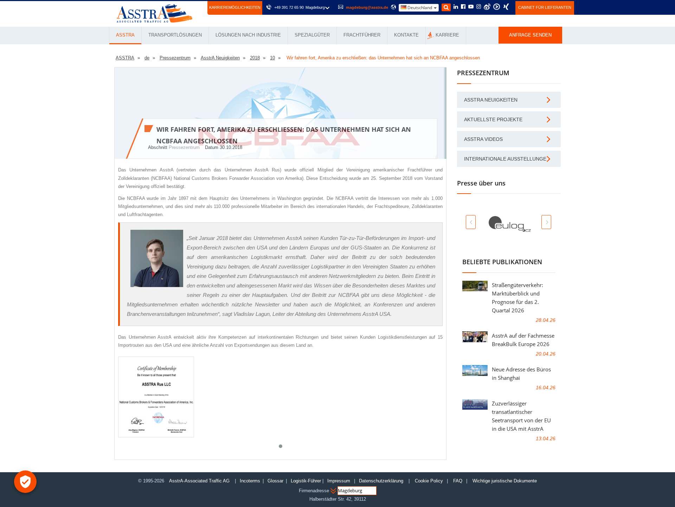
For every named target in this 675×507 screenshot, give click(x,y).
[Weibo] (487, 7)
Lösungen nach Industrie (248, 35)
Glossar (275, 480)
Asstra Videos (483, 139)
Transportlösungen (175, 35)
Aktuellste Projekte (493, 119)
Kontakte (406, 35)
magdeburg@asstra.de (367, 7)
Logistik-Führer (306, 480)
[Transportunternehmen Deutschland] (154, 12)
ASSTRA (125, 35)
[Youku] (496, 7)
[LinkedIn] (456, 7)
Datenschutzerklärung (382, 480)
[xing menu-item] (506, 7)
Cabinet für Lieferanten (544, 7)
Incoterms (250, 480)
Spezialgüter (312, 35)
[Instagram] (478, 7)
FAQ (457, 480)
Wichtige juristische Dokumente (504, 480)
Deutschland (419, 8)
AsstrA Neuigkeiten (491, 100)
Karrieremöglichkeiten (235, 7)
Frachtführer (361, 35)
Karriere (447, 35)
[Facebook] (463, 7)
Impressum (338, 480)
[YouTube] (471, 7)
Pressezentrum (184, 147)
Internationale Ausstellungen (507, 159)
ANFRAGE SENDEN (530, 35)
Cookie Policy (429, 480)
